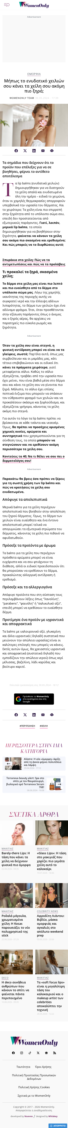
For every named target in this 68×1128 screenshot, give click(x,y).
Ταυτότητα (23, 1067)
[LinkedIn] (34, 151)
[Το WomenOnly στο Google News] (46, 1053)
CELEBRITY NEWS (47, 911)
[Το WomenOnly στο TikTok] (30, 1053)
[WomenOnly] (34, 5)
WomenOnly (34, 1042)
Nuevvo (28, 1116)
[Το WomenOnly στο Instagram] (21, 1053)
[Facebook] (16, 151)
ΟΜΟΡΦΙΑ (34, 74)
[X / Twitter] (25, 151)
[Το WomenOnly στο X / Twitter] (38, 1053)
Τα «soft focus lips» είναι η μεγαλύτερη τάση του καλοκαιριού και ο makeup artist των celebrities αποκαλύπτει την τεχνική (51, 996)
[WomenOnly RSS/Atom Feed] (54, 1053)
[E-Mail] (43, 151)
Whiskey (52, 1116)
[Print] (52, 151)
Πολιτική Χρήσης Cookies (34, 1087)
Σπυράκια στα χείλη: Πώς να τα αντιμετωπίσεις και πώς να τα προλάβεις (33, 262)
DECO (5, 977)
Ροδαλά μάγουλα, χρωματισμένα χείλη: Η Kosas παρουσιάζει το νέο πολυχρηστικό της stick (16, 925)
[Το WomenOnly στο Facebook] (13, 1053)
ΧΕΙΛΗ (44, 725)
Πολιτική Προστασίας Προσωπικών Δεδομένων (34, 1077)
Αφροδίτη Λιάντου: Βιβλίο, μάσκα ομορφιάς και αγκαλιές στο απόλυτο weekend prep (50, 925)
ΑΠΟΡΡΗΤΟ (59, 1125)
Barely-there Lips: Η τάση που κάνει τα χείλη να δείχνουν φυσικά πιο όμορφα (16, 859)
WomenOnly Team (22, 97)
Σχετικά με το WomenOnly (34, 1095)
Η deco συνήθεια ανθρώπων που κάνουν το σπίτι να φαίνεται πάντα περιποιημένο (15, 990)
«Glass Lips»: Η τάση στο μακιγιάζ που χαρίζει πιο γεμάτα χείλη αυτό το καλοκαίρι (51, 861)
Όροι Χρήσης (43, 1067)
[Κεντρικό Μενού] (6, 5)
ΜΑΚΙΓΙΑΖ (7, 848)
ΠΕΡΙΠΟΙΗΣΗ (28, 725)
